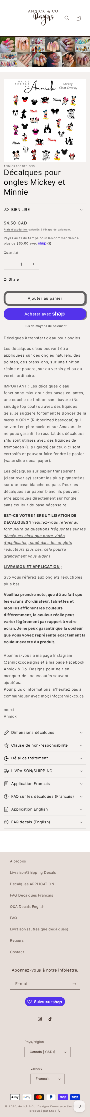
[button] (10, 18)
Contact (17, 952)
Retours (17, 940)
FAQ (13, 918)
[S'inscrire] (74, 984)
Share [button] (14, 279)
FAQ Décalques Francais (31, 895)
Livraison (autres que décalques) (39, 929)
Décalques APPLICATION (32, 884)
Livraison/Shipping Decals (33, 872)
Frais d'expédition (16, 229)
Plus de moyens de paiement (45, 326)
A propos (18, 861)
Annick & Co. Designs (33, 1106)
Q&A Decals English (27, 906)
